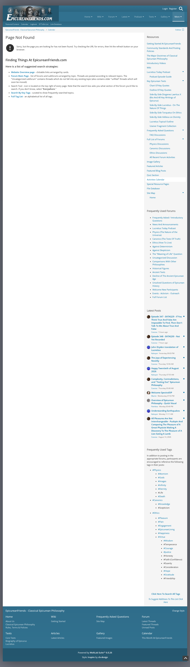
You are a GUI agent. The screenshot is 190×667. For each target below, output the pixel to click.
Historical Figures (160, 268)
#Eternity (162, 488)
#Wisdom (168, 540)
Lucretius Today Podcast (164, 228)
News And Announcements (165, 224)
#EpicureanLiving (166, 529)
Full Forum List (159, 297)
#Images (162, 481)
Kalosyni (154, 353)
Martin (153, 396)
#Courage (168, 548)
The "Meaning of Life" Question (167, 254)
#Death (161, 496)
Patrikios (154, 406)
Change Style (178, 610)
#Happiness (163, 533)
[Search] (180, 9)
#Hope (167, 570)
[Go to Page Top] (185, 658)
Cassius (154, 332)
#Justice (167, 552)
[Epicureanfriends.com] (31, 14)
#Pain (161, 521)
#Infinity (162, 485)
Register (173, 8)
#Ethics (155, 512)
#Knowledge (164, 504)
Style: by (95, 657)
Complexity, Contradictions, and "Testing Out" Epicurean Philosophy (165, 382)
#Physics (156, 470)
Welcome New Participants (165, 289)
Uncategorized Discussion (164, 257)
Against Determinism (162, 246)
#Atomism (163, 473)
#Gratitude (169, 574)
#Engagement (164, 525)
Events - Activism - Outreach (165, 293)
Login (165, 8)
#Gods (161, 477)
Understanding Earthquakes (165, 410)
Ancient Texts (158, 272)
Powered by (95, 652)
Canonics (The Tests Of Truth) (166, 238)
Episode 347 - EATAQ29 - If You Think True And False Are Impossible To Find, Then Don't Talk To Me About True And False (166, 322)
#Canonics (157, 500)
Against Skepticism (161, 250)
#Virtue (161, 536)
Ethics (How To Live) (162, 242)
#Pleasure (163, 518)
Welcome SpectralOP (161, 392)
